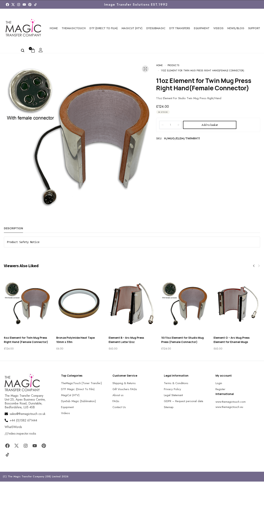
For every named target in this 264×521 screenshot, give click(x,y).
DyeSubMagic (155, 28)
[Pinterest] (30, 4)
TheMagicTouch (74, 28)
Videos (218, 28)
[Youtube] (24, 4)
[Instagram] (18, 4)
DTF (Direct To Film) (103, 28)
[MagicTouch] (35, 4)
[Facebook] (7, 4)
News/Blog (235, 28)
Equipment (201, 28)
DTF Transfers (179, 28)
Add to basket (210, 125)
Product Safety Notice (23, 242)
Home (54, 28)
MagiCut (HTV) (132, 28)
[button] (254, 266)
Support (254, 28)
